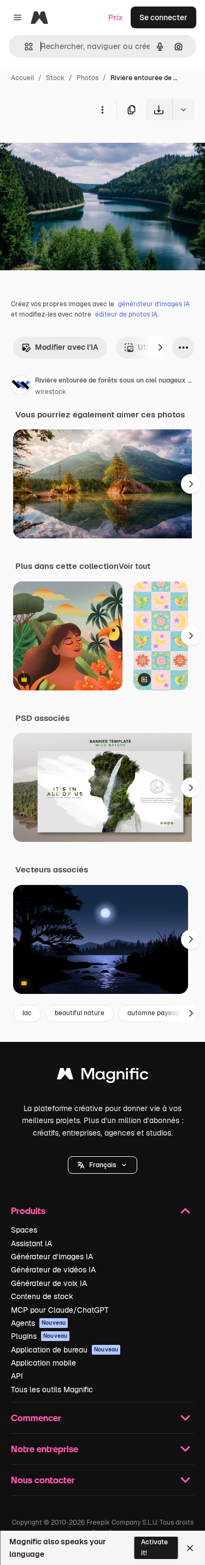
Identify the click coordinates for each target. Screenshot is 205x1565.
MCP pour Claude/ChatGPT (60, 1310)
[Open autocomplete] (24, 47)
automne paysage (155, 1013)
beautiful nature (79, 1013)
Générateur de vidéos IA (53, 1270)
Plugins (39, 1336)
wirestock (50, 391)
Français (102, 1165)
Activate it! (154, 1547)
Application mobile (43, 1363)
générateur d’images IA (154, 304)
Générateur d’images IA (52, 1256)
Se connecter (163, 17)
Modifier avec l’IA (66, 347)
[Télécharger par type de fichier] (183, 109)
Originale (72, 146)
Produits (28, 1210)
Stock (55, 78)
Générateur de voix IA (49, 1283)
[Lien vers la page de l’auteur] (21, 386)
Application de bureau (64, 1350)
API (17, 1376)
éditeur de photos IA (126, 314)
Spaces (24, 1230)
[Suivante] (160, 348)
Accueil (22, 78)
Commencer (36, 1417)
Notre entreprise (44, 1448)
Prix (115, 17)
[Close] (190, 1548)
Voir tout (134, 566)
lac (27, 1013)
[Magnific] (103, 1076)
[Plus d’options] (102, 109)
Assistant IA (31, 1243)
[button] (102, 1165)
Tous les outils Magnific (52, 1389)
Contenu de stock (42, 1296)
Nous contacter (43, 1479)
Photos (87, 78)
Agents (38, 1323)
